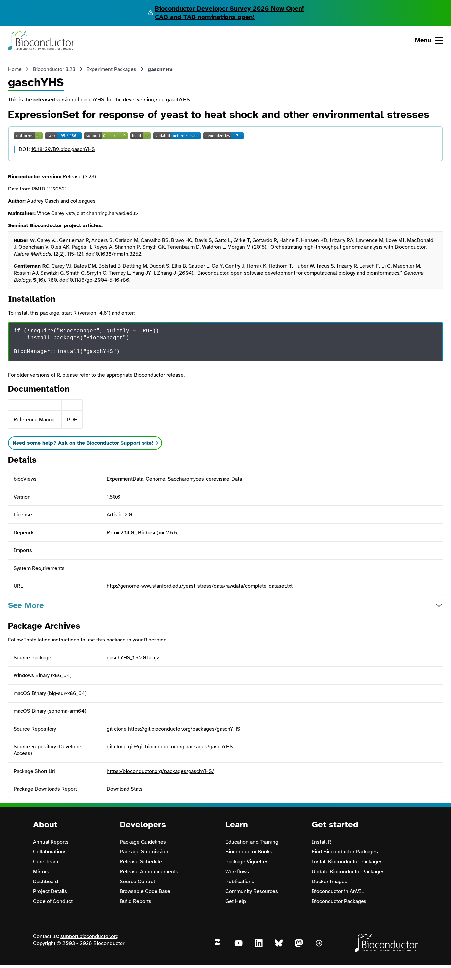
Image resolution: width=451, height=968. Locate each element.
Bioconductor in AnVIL (338, 891)
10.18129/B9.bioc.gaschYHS (63, 149)
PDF (72, 419)
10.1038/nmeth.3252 (117, 254)
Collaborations (50, 851)
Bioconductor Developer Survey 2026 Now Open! (229, 8)
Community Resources (252, 891)
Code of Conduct (53, 901)
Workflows (237, 871)
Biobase (147, 532)
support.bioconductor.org (89, 936)
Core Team (45, 861)
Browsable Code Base (145, 891)
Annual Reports (51, 842)
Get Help (236, 901)
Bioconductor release (159, 375)
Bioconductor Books (249, 851)
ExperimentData (125, 479)
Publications (240, 881)
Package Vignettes (247, 861)
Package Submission (144, 851)
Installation (37, 640)
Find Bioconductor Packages (345, 851)
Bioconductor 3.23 (54, 69)
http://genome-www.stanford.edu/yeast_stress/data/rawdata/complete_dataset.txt (200, 586)
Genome (155, 479)
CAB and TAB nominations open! (205, 17)
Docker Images (329, 881)
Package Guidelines (143, 842)
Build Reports (135, 901)
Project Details (50, 891)
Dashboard (45, 881)
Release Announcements (149, 871)
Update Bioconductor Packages (348, 871)
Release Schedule (141, 861)
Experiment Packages (111, 69)
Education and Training (252, 842)
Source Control (137, 881)
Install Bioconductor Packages (347, 861)
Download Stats (125, 789)
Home (15, 69)
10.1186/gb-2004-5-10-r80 (98, 280)
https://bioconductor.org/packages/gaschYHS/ (160, 771)
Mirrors (41, 871)
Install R (321, 842)
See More (26, 605)
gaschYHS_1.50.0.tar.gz (133, 657)
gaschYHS (178, 99)
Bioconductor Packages (339, 901)
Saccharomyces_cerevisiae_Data (205, 479)
